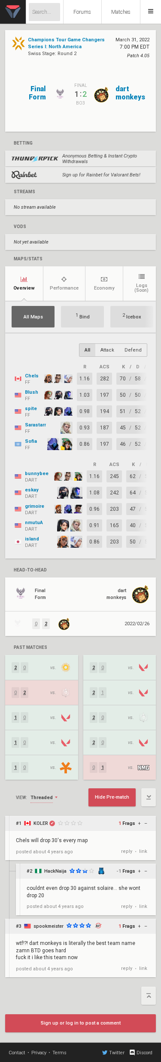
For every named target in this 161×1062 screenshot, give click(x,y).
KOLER (40, 823)
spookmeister (48, 926)
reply (126, 851)
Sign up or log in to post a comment (81, 1023)
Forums (82, 12)
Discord (144, 1053)
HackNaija (55, 871)
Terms (59, 1052)
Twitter (117, 1053)
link (143, 851)
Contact (17, 1052)
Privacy (38, 1052)
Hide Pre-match (112, 797)
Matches (121, 12)
